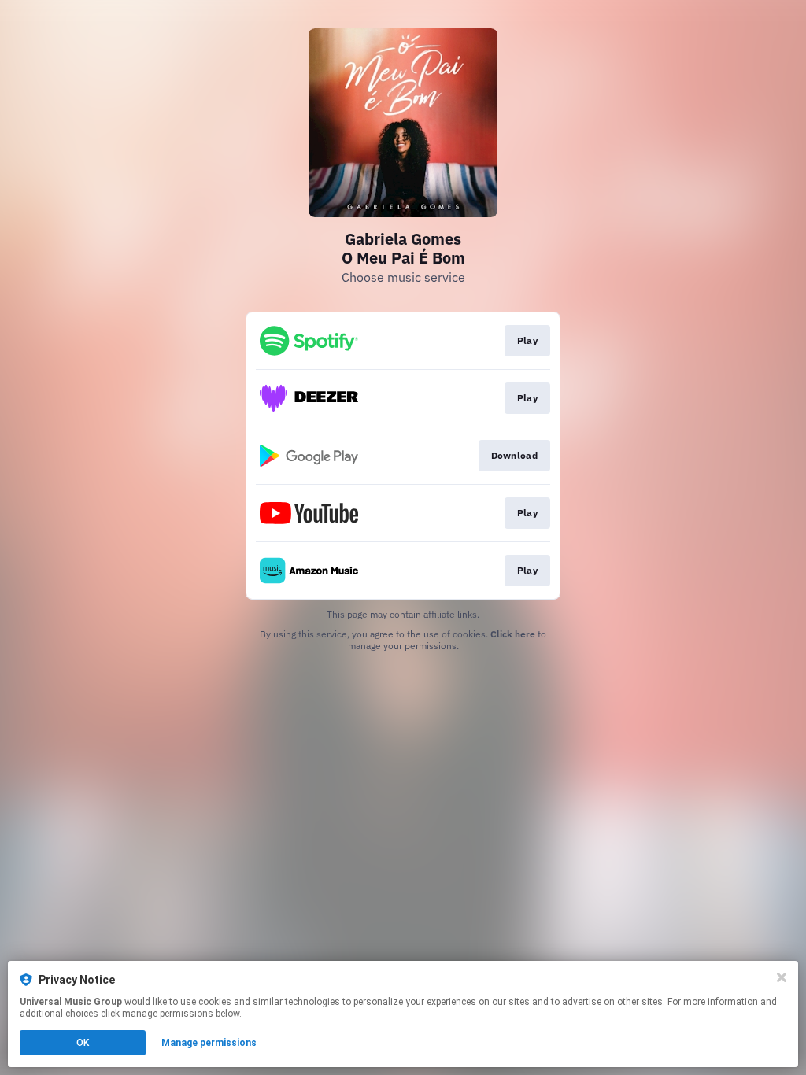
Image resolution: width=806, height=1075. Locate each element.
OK (82, 1042)
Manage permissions (209, 1042)
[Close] (781, 977)
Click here (512, 634)
